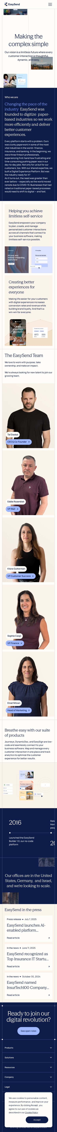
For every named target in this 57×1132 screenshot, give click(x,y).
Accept (37, 1119)
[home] (12, 4)
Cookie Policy (31, 1112)
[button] (49, 4)
